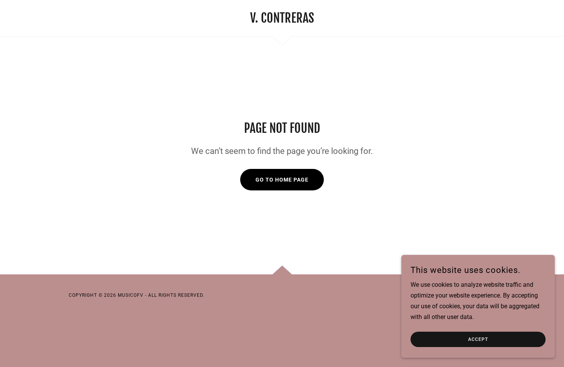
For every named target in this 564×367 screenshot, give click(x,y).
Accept (478, 339)
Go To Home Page (282, 180)
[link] (282, 20)
